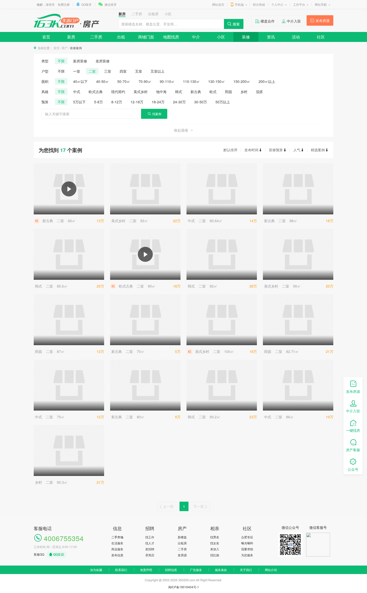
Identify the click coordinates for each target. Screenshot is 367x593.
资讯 (271, 37)
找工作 (149, 537)
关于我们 (246, 570)
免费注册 (64, 4)
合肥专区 (247, 537)
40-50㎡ (102, 81)
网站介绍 (271, 570)
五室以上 (158, 71)
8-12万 (116, 101)
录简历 (149, 555)
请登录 (50, 4)
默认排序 (230, 149)
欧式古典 (96, 91)
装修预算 (276, 149)
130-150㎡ (216, 81)
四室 (123, 71)
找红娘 (214, 555)
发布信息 (117, 555)
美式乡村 (141, 91)
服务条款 (221, 570)
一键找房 (353, 430)
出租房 (182, 543)
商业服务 (117, 549)
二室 (92, 71)
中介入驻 (294, 20)
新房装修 (80, 60)
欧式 (212, 91)
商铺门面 (146, 37)
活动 (296, 37)
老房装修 (103, 60)
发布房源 (323, 20)
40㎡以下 (80, 81)
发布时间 (251, 149)
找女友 (214, 543)
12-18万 (137, 101)
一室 (76, 71)
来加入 (214, 549)
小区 (221, 37)
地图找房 (171, 37)
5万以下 (79, 101)
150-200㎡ (241, 81)
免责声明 (146, 570)
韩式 (178, 91)
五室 (138, 71)
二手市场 (117, 537)
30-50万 (200, 101)
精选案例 (318, 149)
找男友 (214, 537)
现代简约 (118, 91)
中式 (76, 91)
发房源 (182, 555)
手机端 (239, 4)
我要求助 (247, 549)
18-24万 (158, 101)
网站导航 (321, 4)
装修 (246, 37)
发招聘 (149, 549)
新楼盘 (182, 537)
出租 (121, 37)
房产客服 (353, 449)
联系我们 (121, 570)
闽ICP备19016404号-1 (183, 587)
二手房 (96, 37)
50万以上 (222, 101)
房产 (65, 48)
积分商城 (259, 4)
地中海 (161, 91)
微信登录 (111, 4)
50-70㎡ (123, 81)
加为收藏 (96, 570)
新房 (71, 37)
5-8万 (98, 101)
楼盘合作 (268, 20)
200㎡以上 (267, 81)
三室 (107, 71)
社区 (321, 37)
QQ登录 (86, 4)
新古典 (195, 91)
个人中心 (277, 4)
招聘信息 (171, 570)
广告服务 (196, 570)
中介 (196, 37)
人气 (296, 149)
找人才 (149, 543)
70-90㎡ (145, 81)
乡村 (243, 91)
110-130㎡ (191, 81)
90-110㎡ (167, 81)
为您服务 (247, 555)
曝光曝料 (247, 543)
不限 (61, 60)
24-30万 (179, 101)
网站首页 (218, 4)
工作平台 (299, 4)
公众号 (353, 469)
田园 (228, 91)
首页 (46, 37)
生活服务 (117, 543)
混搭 (259, 91)
